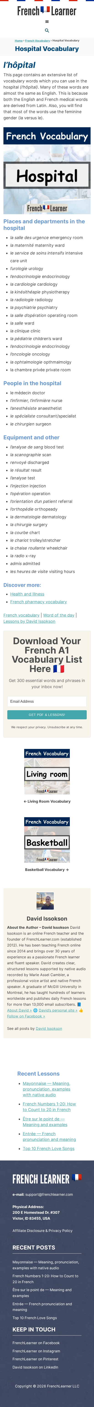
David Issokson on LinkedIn (35, 1367)
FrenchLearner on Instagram (36, 1351)
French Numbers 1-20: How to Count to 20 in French (49, 1107)
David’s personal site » (58, 1010)
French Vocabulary (37, 40)
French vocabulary (21, 615)
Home (19, 40)
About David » (19, 1010)
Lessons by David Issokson (29, 621)
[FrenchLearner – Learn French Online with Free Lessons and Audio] (47, 11)
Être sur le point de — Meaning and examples (45, 1122)
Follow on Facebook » (26, 1016)
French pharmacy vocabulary (38, 601)
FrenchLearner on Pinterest (35, 1359)
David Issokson (49, 1028)
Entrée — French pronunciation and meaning (49, 1136)
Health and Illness (27, 594)
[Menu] (47, 21)
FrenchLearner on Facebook (36, 1343)
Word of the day (58, 615)
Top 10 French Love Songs (48, 1148)
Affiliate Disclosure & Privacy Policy (43, 1231)
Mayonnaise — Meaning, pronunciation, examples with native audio (46, 1089)
